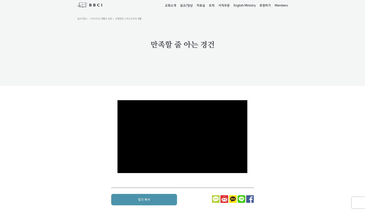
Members (281, 5)
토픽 (212, 5)
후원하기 (265, 5)
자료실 (201, 5)
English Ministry (245, 5)
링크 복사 (144, 199)
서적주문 (224, 5)
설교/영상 (186, 5)
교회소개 (170, 5)
